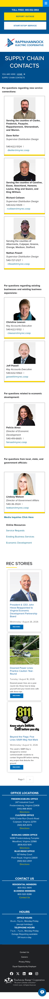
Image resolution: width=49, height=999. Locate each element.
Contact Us (24, 897)
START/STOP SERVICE (25, 26)
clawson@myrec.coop (19, 333)
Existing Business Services (20, 536)
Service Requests (15, 530)
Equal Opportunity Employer (24, 966)
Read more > (17, 627)
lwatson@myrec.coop (17, 507)
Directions (24, 812)
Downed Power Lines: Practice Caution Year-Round (21, 670)
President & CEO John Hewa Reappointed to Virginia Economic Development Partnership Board (23, 610)
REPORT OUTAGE (25, 16)
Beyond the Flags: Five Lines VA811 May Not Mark (24, 738)
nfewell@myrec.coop (19, 263)
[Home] (24, 42)
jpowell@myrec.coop (17, 376)
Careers (24, 957)
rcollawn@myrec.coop (18, 208)
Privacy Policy (24, 962)
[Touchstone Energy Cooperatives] (24, 980)
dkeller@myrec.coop (18, 150)
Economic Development (19, 542)
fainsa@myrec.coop (16, 442)
